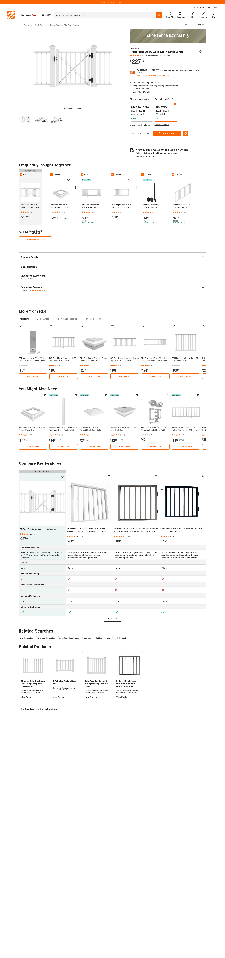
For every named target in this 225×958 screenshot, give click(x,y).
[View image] (25, 119)
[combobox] (105, 15)
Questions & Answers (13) (159, 55)
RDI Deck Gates (71, 25)
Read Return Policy (145, 156)
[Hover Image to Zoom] (73, 68)
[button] (112, 257)
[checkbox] (21, 174)
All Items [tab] (24, 318)
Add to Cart (168, 133)
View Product (27, 697)
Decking (28, 25)
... (20, 25)
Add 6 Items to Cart (35, 239)
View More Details (141, 91)
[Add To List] (185, 133)
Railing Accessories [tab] (67, 318)
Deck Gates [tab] (43, 318)
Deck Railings (41, 25)
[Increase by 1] (148, 133)
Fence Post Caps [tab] (93, 318)
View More (112, 618)
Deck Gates (55, 25)
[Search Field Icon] (159, 15)
